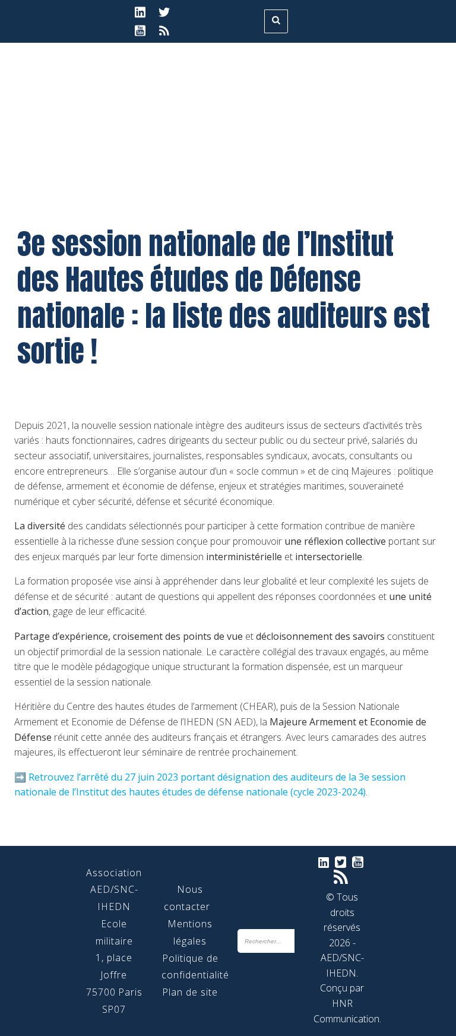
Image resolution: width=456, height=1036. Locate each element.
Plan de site (190, 992)
